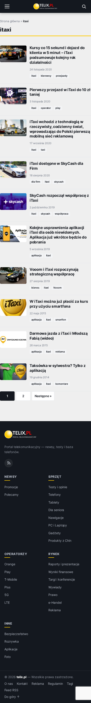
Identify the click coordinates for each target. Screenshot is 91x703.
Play (7, 572)
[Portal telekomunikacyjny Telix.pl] (45, 6)
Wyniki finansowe (60, 572)
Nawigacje (56, 518)
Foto (7, 657)
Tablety (53, 502)
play (57, 108)
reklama (60, 351)
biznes (35, 287)
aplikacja (36, 255)
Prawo (52, 595)
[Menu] (7, 6)
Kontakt (22, 683)
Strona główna (10, 21)
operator (46, 108)
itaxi (33, 75)
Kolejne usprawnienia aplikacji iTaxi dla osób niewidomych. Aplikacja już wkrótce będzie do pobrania (58, 234)
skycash (59, 181)
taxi (43, 149)
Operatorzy (15, 554)
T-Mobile (10, 579)
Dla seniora (56, 510)
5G (6, 595)
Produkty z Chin (59, 540)
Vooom (57, 287)
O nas (8, 683)
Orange (9, 564)
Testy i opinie (57, 487)
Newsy (10, 476)
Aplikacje (10, 649)
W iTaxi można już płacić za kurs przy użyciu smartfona (59, 304)
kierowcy (46, 75)
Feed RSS (11, 690)
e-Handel (55, 602)
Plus (7, 587)
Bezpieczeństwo (16, 634)
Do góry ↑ (12, 697)
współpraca (61, 213)
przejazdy (61, 75)
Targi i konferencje (61, 579)
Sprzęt (54, 476)
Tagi (70, 683)
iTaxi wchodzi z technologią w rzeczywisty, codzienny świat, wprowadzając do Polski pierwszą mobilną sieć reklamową (60, 128)
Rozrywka (11, 641)
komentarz (61, 383)
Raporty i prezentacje (63, 564)
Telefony (54, 494)
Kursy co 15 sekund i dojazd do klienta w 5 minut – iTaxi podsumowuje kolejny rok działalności (57, 55)
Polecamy (11, 494)
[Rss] (8, 463)
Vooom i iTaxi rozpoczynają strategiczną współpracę (54, 272)
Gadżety (54, 533)
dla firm (35, 181)
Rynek (54, 554)
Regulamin (55, 683)
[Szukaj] (84, 6)
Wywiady (55, 587)
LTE (7, 602)
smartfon (60, 319)
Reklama (54, 610)
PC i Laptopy (57, 525)
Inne (8, 623)
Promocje (11, 487)
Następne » (43, 396)
